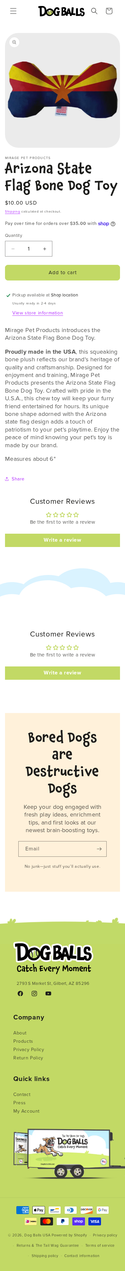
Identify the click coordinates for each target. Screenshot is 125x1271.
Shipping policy (45, 1256)
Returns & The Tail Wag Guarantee (48, 1245)
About (20, 1033)
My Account (26, 1111)
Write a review (62, 540)
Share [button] (18, 479)
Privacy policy (105, 1235)
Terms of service (100, 1245)
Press (19, 1103)
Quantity (13, 235)
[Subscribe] (99, 849)
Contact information (81, 1256)
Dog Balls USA (37, 1235)
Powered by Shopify (69, 1235)
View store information (37, 313)
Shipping (12, 212)
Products (23, 1041)
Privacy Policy (28, 1049)
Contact (21, 1094)
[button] (13, 11)
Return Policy (28, 1058)
